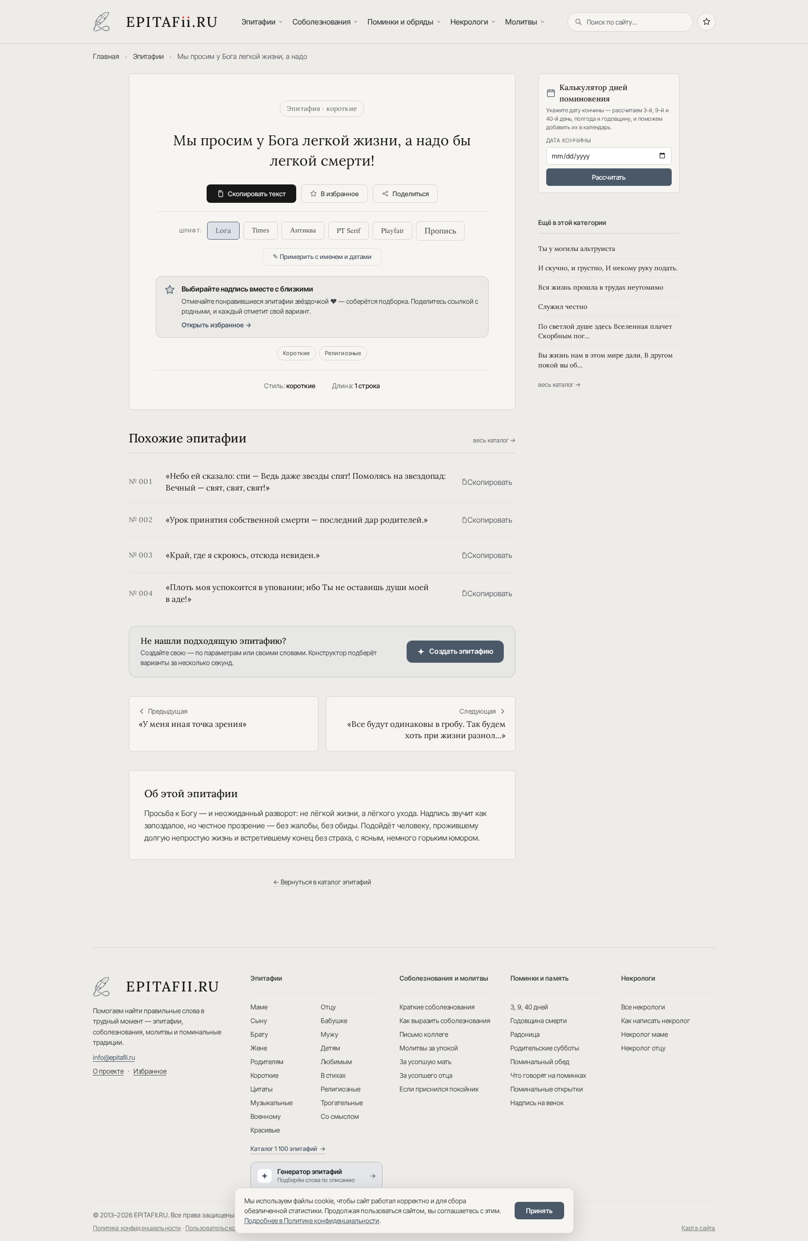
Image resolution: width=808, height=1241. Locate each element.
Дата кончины (568, 140)
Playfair (392, 230)
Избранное (150, 1071)
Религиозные (343, 353)
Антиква (303, 230)
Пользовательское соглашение (229, 1228)
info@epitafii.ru (114, 1057)
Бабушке (334, 1020)
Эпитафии (258, 21)
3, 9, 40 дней (529, 1007)
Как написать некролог (655, 1020)
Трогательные (342, 1103)
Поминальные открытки (546, 1089)
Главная (106, 56)
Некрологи (469, 21)
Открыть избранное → (216, 325)
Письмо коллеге (424, 1034)
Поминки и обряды (400, 21)
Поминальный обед (539, 1062)
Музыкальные (271, 1103)
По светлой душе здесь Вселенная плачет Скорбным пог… (605, 331)
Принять (539, 1211)
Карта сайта (699, 1228)
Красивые (265, 1130)
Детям (330, 1048)
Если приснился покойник (439, 1089)
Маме (258, 1007)
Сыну (258, 1020)
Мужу (329, 1034)
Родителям (266, 1062)
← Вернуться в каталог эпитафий (322, 882)
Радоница (525, 1034)
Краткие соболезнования (437, 1007)
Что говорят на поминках (548, 1075)
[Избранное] (707, 22)
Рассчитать (608, 177)
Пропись (440, 230)
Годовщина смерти (538, 1020)
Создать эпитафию (461, 651)
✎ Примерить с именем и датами (322, 256)
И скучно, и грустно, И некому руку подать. (607, 268)
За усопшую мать (425, 1062)
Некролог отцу (643, 1048)
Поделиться (410, 194)
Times (260, 230)
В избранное (340, 194)
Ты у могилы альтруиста (576, 248)
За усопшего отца (426, 1075)
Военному (265, 1116)
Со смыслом (340, 1116)
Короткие (296, 353)
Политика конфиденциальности (137, 1228)
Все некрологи (643, 1007)
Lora (223, 230)
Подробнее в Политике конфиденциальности (311, 1220)
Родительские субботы (544, 1048)
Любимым (336, 1062)
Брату (259, 1034)
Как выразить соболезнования (445, 1020)
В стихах (333, 1075)
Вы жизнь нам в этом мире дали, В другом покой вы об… (605, 360)
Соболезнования (321, 21)
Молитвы (521, 21)
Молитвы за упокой (429, 1048)
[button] (487, 482)
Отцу (328, 1007)
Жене (258, 1048)
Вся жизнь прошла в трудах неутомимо (600, 287)
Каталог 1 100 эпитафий (287, 1148)
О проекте (108, 1071)
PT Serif (348, 230)
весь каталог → (494, 440)
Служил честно (562, 306)
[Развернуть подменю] (282, 22)
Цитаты (261, 1089)
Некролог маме (644, 1034)
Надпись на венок (537, 1103)
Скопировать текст (257, 194)
